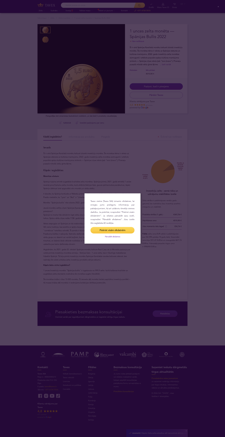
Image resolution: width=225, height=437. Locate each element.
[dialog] (112, 218)
